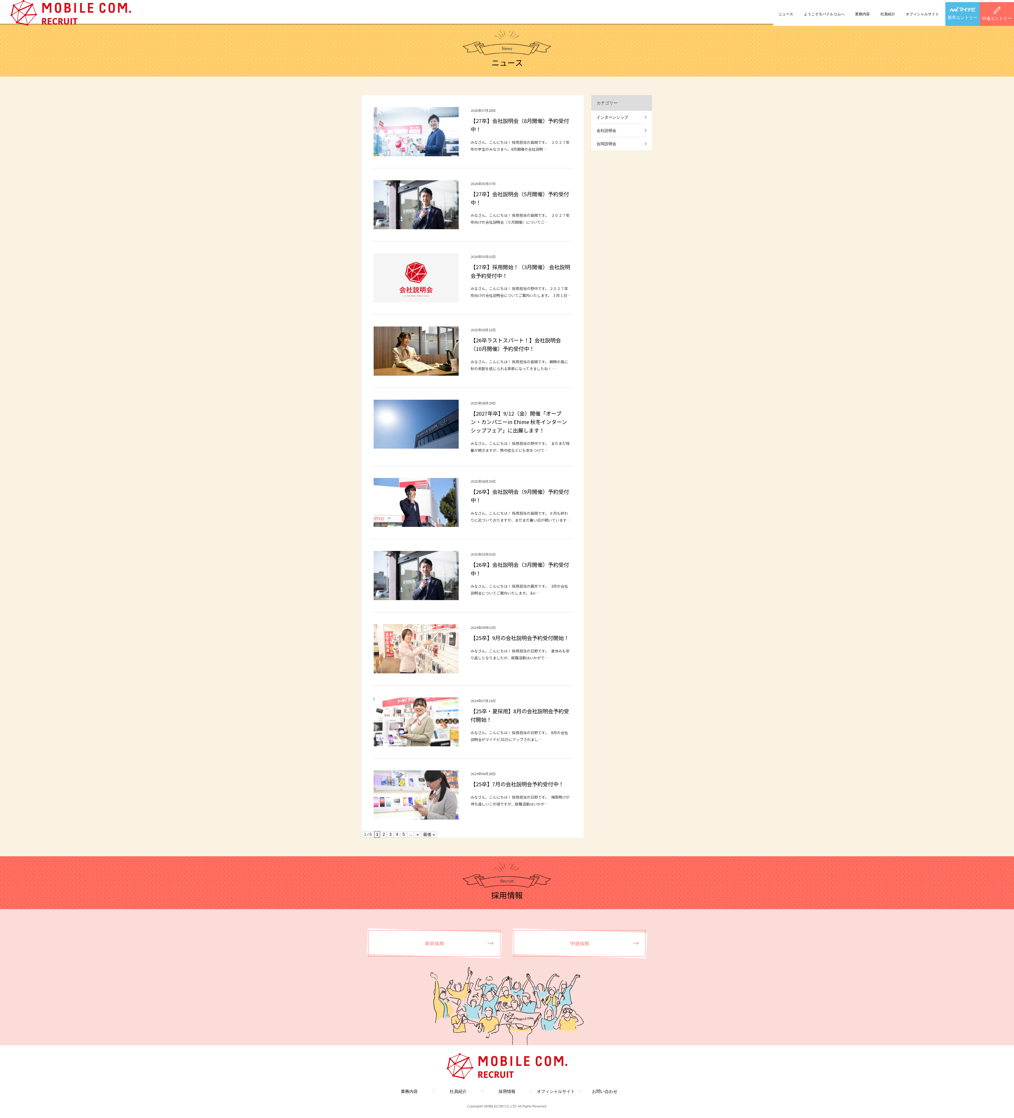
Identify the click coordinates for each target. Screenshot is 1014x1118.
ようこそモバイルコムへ (824, 14)
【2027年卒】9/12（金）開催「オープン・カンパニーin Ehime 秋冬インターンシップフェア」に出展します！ (519, 422)
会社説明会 (606, 130)
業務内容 (862, 14)
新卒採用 (434, 943)
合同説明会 (606, 143)
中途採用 (579, 943)
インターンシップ (612, 117)
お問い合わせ (604, 1091)
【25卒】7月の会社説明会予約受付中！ (517, 784)
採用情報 (507, 1091)
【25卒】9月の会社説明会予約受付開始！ (520, 638)
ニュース (785, 14)
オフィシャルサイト (922, 14)
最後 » (429, 834)
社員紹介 (887, 14)
